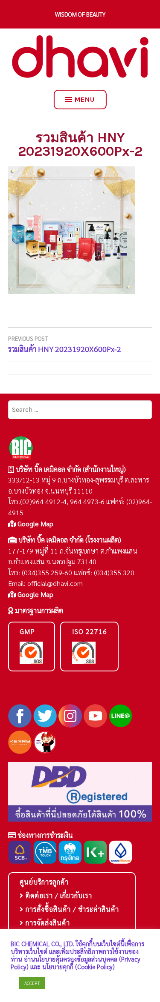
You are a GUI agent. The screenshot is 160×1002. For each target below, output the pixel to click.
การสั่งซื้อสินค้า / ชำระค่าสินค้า (71, 909)
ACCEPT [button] (32, 983)
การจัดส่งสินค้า (46, 922)
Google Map (34, 523)
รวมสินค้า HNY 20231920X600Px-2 (64, 344)
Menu (85, 99)
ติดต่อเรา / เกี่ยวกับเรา (57, 895)
